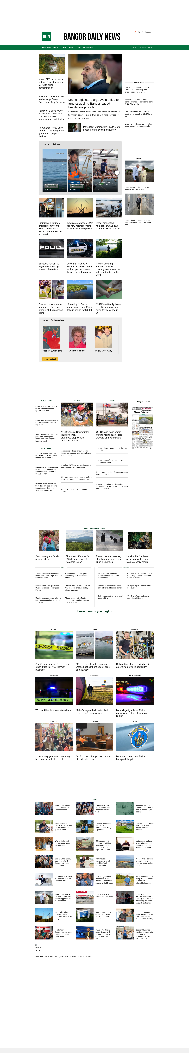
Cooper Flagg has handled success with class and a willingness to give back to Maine (144, 934)
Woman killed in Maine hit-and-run (53, 710)
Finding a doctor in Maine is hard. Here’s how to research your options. (144, 808)
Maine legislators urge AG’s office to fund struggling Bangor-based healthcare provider (93, 103)
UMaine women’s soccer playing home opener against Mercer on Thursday (48, 600)
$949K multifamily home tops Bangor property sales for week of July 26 (108, 308)
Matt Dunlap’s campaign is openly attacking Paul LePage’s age (103, 862)
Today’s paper (142, 401)
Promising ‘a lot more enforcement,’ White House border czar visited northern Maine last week (50, 229)
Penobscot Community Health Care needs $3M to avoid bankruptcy (101, 128)
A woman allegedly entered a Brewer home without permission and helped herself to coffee (79, 267)
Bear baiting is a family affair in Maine (47, 557)
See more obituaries (49, 359)
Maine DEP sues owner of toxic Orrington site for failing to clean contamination (51, 83)
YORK (135, 721)
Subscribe (142, 47)
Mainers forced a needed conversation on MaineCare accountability (108, 576)
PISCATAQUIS (94, 721)
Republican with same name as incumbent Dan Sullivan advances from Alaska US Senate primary (46, 470)
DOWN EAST (54, 721)
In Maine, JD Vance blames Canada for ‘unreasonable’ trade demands (76, 466)
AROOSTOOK (94, 675)
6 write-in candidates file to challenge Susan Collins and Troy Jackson (52, 99)
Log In (135, 47)
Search (150, 47)
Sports (55, 47)
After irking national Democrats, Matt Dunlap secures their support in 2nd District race (104, 881)
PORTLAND (54, 675)
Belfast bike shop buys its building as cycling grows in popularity (133, 665)
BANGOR (54, 629)
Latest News (46, 47)
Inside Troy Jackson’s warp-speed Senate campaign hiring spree (64, 933)
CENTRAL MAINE (135, 675)
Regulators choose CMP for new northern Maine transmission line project (80, 226)
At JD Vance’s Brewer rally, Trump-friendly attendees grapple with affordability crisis (75, 436)
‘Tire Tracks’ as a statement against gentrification (138, 597)
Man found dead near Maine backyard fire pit (130, 758)
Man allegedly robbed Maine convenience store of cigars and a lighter (133, 713)
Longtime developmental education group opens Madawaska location (138, 125)
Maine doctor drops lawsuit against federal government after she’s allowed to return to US (76, 453)
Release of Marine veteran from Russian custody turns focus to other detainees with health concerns (46, 487)
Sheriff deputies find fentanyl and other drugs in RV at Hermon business (52, 667)
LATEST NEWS (139, 82)
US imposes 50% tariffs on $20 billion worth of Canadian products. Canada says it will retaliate (103, 845)
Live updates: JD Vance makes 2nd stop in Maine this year (102, 808)
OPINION (139, 159)
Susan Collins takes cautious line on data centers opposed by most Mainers (63, 897)
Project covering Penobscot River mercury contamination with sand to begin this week (108, 269)
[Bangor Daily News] (44, 40)
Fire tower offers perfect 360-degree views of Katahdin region (78, 559)
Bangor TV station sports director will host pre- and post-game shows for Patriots (102, 934)
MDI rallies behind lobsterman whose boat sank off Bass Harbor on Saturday (93, 667)
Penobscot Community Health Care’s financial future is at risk (110, 587)
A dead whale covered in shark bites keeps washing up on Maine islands (144, 862)
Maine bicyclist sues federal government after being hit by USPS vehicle (46, 408)
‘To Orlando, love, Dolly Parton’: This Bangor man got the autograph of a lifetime (52, 132)
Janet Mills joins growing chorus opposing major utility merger (63, 915)
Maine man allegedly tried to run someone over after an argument (46, 422)
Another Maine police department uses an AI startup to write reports (103, 915)
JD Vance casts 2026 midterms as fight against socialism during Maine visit (76, 478)
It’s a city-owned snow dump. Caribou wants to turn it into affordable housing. (144, 880)
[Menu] (36, 47)
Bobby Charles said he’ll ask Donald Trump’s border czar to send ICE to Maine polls (139, 102)
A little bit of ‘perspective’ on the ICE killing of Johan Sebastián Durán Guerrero (139, 576)
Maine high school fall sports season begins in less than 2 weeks (76, 576)
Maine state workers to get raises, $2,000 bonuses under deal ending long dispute (144, 844)
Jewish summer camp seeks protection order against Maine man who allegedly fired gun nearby (46, 438)
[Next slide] (117, 172)
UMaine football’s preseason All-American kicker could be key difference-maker (77, 588)
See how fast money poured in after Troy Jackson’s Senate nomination (63, 862)
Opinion (71, 47)
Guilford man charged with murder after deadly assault (93, 758)
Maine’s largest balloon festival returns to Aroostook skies (92, 711)
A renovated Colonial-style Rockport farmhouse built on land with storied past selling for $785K (112, 486)
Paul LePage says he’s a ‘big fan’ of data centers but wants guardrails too (63, 826)
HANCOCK (94, 629)
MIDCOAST (135, 629)
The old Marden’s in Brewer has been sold (104, 895)
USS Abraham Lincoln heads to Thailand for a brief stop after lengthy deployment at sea (137, 90)
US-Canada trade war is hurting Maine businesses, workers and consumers (109, 435)
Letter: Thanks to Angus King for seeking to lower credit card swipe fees (138, 222)
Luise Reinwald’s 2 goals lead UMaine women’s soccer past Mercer (47, 588)
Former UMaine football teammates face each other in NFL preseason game (51, 308)
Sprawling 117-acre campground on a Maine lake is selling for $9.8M (79, 307)
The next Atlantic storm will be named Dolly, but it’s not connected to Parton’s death (46, 455)
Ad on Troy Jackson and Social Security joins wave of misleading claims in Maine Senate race (144, 898)
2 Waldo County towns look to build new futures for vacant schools (144, 826)
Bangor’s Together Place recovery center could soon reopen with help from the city (144, 915)
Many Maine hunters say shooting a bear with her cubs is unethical (109, 559)
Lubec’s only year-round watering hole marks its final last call (52, 758)
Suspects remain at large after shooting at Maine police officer (50, 266)
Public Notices (88, 47)
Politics (63, 47)
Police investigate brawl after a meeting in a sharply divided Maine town (138, 114)
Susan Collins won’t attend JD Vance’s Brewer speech (62, 807)
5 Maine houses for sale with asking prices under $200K (110, 461)
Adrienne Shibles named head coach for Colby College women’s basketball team (48, 576)
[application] (55, 170)
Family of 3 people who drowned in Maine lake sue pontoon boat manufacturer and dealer (51, 115)
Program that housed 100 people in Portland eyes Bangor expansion (104, 826)
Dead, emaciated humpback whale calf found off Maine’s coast (108, 226)
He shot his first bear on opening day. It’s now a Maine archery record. (138, 559)
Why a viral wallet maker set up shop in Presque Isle (63, 843)
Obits (79, 47)
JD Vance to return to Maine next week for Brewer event (63, 879)
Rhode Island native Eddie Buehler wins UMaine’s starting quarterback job (77, 600)
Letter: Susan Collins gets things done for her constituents (137, 188)
